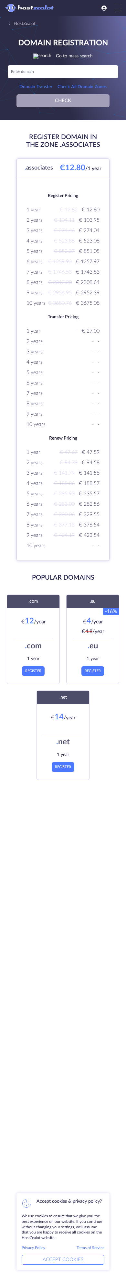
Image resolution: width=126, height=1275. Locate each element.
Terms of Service (90, 1248)
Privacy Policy (33, 1248)
